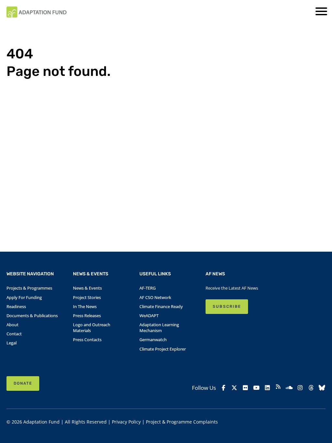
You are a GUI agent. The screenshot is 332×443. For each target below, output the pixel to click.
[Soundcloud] (289, 387)
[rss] (278, 387)
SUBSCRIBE (227, 306)
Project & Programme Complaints (182, 422)
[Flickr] (245, 387)
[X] (234, 387)
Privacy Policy (126, 422)
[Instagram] (300, 387)
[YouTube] (256, 387)
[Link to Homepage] (36, 12)
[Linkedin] (267, 387)
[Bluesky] (322, 387)
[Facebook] (223, 387)
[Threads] (310, 387)
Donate (23, 383)
